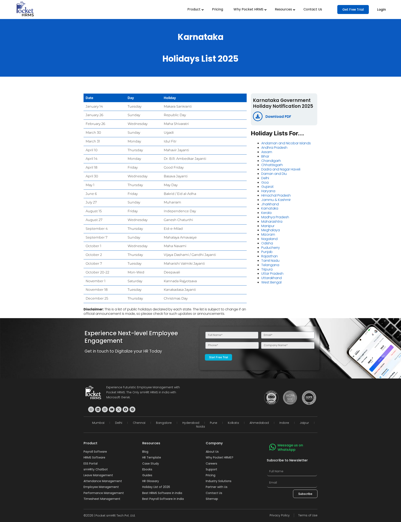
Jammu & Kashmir (276, 199)
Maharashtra (271, 221)
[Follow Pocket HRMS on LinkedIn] (98, 409)
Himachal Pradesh (276, 195)
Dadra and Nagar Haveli (280, 169)
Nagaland (269, 238)
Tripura (267, 269)
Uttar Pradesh (272, 273)
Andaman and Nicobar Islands (286, 143)
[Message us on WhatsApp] (272, 447)
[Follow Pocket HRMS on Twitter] (119, 409)
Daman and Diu (274, 173)
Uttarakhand (271, 278)
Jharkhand (270, 204)
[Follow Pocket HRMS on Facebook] (125, 409)
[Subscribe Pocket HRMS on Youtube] (112, 409)
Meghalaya (270, 230)
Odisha (267, 243)
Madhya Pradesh (275, 217)
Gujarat (267, 186)
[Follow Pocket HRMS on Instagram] (105, 409)
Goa (265, 182)
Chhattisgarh (272, 165)
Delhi (265, 178)
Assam (266, 152)
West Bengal (271, 282)
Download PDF (278, 116)
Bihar (265, 156)
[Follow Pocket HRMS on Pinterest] (132, 409)
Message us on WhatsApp (290, 447)
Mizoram (268, 234)
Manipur (267, 226)
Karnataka (269, 208)
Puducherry (270, 247)
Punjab (267, 251)
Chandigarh (271, 160)
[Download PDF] (258, 116)
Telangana (270, 265)
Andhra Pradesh (274, 147)
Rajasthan (269, 256)
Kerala (266, 212)
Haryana (268, 191)
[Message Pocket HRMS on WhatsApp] (91, 409)
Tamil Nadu (270, 260)
